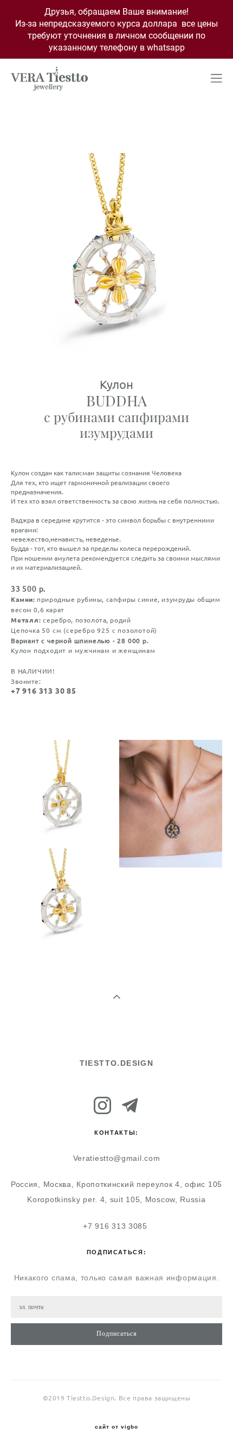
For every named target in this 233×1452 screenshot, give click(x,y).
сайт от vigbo (116, 1427)
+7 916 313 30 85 (43, 691)
